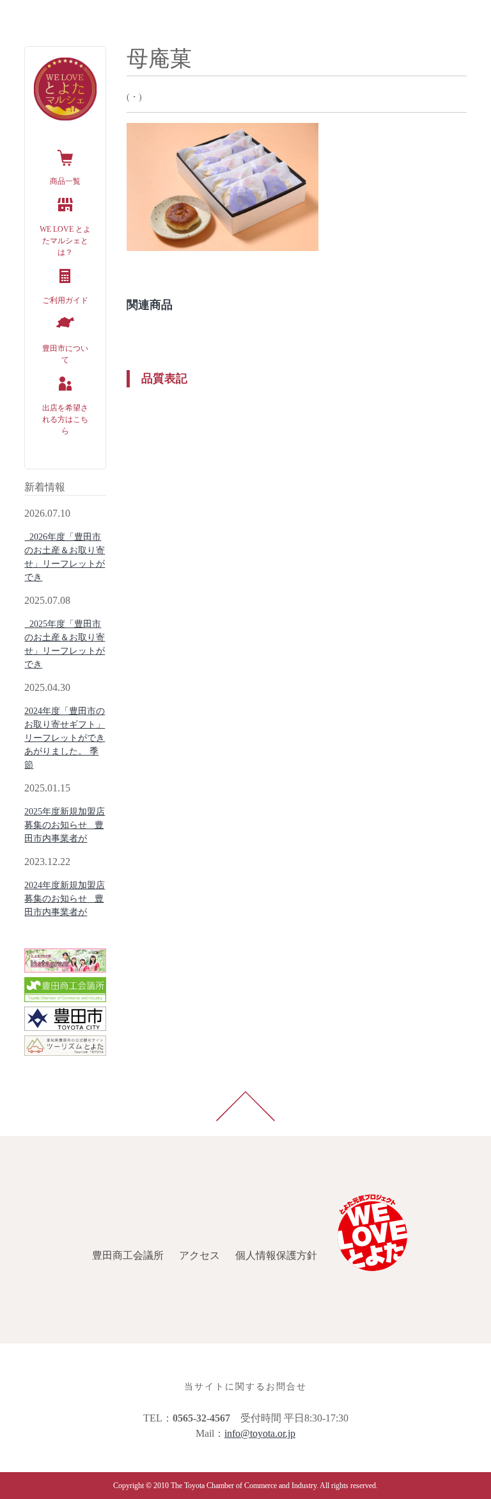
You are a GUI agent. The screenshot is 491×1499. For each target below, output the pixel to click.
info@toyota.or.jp (259, 1433)
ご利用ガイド (65, 300)
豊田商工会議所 (43, 15)
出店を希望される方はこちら (65, 419)
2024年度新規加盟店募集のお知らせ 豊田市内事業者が (64, 898)
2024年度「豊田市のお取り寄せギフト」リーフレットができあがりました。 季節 (64, 738)
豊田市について (65, 354)
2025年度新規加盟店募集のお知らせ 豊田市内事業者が (64, 825)
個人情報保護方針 (192, 15)
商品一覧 (65, 181)
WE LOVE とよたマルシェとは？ (65, 241)
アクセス (115, 15)
